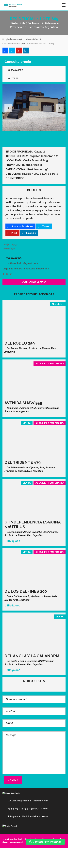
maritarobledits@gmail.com (22, 263)
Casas (38, 151)
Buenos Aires (31, 164)
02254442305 (15, 70)
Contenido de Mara (34, 282)
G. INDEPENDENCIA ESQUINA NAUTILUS (32, 524)
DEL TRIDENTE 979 (22, 462)
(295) (12, 39)
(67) (13, 43)
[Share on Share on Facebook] (5, 50)
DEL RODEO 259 (19, 343)
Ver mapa (12, 78)
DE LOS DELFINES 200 (25, 591)
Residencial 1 (36, 169)
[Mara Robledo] (13, 5)
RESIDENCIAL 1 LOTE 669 (38, 173)
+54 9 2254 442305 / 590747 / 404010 (28, 808)
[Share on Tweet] (12, 50)
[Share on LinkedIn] (26, 50)
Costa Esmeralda (34, 160)
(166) (32, 39)
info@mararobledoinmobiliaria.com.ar (28, 816)
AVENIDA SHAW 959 (23, 402)
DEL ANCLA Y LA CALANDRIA (32, 656)
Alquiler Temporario (43, 156)
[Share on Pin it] (19, 50)
